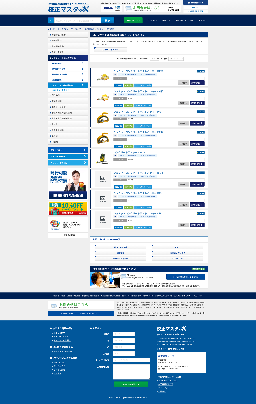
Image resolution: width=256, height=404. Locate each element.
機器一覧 (166, 20)
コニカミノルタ (177, 258)
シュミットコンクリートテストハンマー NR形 (138, 71)
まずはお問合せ (132, 384)
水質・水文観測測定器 (61, 118)
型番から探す (56, 150)
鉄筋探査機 (56, 63)
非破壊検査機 (57, 46)
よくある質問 (59, 369)
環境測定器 (56, 40)
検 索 (107, 20)
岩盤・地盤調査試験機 (61, 112)
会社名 (106, 334)
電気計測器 (56, 101)
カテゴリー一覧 (67, 29)
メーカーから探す (58, 156)
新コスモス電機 (120, 247)
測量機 (54, 141)
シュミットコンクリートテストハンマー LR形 (138, 91)
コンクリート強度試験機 (105, 29)
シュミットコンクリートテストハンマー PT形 (138, 132)
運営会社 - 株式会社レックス (171, 349)
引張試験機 (56, 79)
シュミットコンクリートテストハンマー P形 (137, 111)
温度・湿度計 (57, 51)
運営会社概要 (69, 235)
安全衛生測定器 (58, 34)
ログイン (196, 7)
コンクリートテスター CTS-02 (129, 152)
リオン (178, 247)
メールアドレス (102, 360)
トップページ (54, 29)
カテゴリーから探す (59, 162)
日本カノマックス (177, 253)
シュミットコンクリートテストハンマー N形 (137, 193)
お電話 (106, 353)
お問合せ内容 (103, 366)
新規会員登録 (195, 11)
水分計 (54, 124)
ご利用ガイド (152, 20)
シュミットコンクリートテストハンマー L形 (137, 213)
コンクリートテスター (62, 90)
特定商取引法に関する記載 (169, 376)
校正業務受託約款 (165, 384)
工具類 (54, 135)
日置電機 (120, 253)
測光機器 (55, 95)
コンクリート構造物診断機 (84, 29)
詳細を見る (196, 82)
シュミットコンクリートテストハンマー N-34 (138, 172)
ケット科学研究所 (120, 258)
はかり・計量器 (58, 106)
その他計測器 (57, 130)
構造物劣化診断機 (59, 74)
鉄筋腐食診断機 (58, 69)
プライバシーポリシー (167, 380)
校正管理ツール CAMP (184, 20)
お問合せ (202, 20)
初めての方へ (134, 20)
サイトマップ (164, 387)
